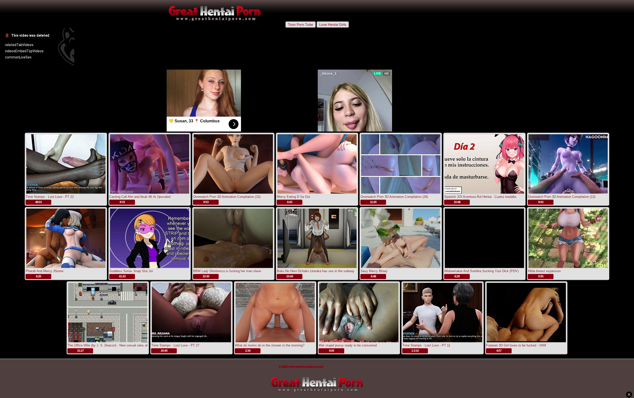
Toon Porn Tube (300, 25)
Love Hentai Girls (332, 25)
